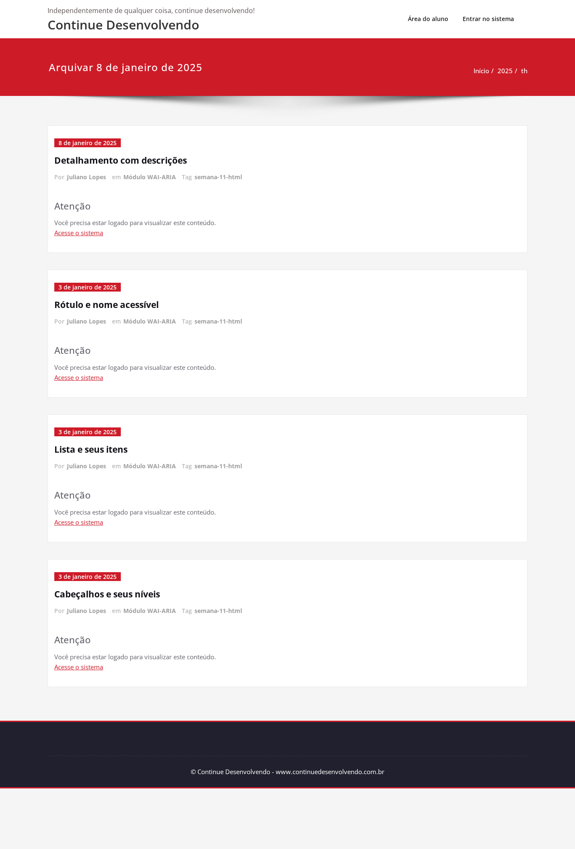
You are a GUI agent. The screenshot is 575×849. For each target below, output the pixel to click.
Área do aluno (428, 19)
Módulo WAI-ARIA (149, 177)
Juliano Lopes (86, 177)
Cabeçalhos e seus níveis (107, 594)
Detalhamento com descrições (120, 160)
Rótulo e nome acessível (106, 304)
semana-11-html (218, 177)
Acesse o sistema (78, 232)
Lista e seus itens (91, 449)
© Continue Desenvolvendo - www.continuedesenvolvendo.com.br (287, 771)
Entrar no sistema (488, 19)
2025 (505, 70)
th (524, 70)
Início (481, 70)
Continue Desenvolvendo (123, 24)
